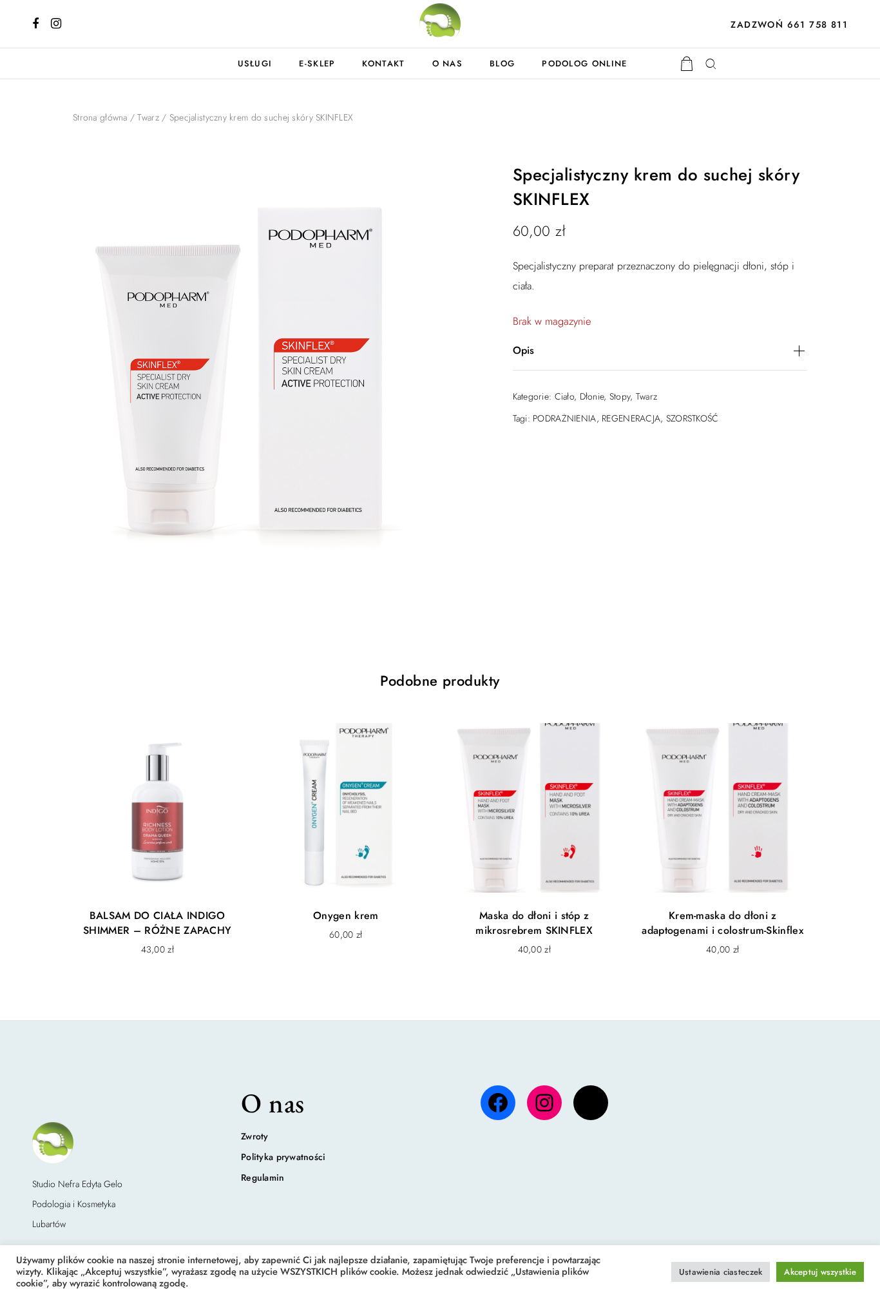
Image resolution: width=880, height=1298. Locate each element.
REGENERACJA (631, 418)
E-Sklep (317, 63)
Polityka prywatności (283, 1156)
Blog (502, 63)
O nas (447, 63)
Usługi (255, 63)
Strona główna (100, 117)
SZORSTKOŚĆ (692, 418)
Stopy (619, 396)
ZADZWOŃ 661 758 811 (789, 24)
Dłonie (592, 396)
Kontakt (383, 63)
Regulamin (263, 1177)
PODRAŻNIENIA (564, 418)
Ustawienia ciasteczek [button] (720, 1272)
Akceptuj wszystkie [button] (820, 1272)
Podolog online (584, 63)
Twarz (147, 117)
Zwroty (255, 1136)
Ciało (564, 396)
